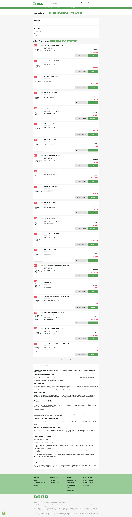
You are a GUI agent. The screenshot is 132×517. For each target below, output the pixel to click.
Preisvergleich (92, 55)
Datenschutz (80, 496)
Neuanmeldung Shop (54, 482)
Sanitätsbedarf (74, 7)
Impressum (74, 496)
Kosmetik (68, 7)
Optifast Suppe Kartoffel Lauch (52, 155)
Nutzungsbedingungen (88, 496)
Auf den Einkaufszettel (81, 55)
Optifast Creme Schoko (50, 92)
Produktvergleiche (82, 7)
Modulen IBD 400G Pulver (51, 76)
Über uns (35, 480)
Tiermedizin (47, 7)
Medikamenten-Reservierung (39, 482)
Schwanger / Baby (61, 7)
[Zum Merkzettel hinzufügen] (42, 45)
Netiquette (96, 496)
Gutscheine (96, 7)
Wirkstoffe (69, 487)
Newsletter (36, 485)
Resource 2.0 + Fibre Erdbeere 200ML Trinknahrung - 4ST (54, 281)
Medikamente (41, 7)
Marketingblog (53, 483)
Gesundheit (35, 7)
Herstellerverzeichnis (71, 483)
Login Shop (52, 480)
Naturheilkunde (54, 7)
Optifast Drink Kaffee (49, 123)
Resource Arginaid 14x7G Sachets (53, 45)
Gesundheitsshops (70, 482)
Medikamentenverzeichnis (72, 485)
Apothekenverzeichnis (71, 480)
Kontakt (35, 488)
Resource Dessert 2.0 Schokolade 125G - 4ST (56, 265)
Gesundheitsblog (89, 7)
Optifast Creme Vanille (50, 108)
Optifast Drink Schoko (50, 139)
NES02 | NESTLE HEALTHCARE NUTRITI (51, 48)
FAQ (34, 487)
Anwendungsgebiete (71, 488)
